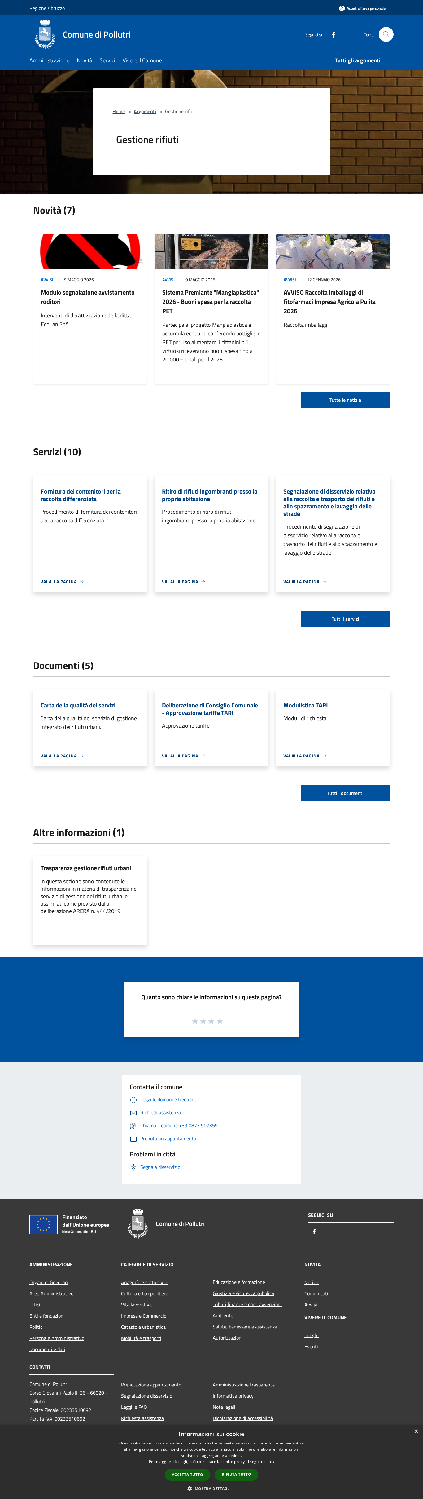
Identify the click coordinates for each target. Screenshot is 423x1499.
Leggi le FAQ (134, 1407)
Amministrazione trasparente (244, 1384)
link (271, 1461)
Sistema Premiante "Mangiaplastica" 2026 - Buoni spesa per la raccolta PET (210, 301)
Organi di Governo (48, 1282)
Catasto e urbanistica (143, 1327)
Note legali (224, 1407)
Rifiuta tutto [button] (236, 1474)
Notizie (311, 1282)
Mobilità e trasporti (141, 1338)
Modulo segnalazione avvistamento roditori (88, 296)
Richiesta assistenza (142, 1418)
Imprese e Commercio (143, 1315)
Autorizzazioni (228, 1338)
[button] (211, 1488)
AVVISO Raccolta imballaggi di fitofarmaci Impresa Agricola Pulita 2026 (330, 301)
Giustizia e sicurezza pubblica (243, 1293)
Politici (36, 1327)
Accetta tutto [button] (187, 1474)
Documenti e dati (47, 1349)
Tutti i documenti (345, 793)
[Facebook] (331, 34)
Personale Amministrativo (56, 1338)
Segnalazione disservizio (146, 1395)
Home (118, 111)
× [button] (416, 1431)
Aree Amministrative (51, 1293)
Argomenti (145, 111)
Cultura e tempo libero (144, 1293)
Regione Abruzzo (47, 8)
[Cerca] (386, 34)
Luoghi (311, 1335)
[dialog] (211, 1462)
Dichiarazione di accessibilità (243, 1418)
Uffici (34, 1304)
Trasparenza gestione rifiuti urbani (86, 868)
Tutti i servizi (345, 619)
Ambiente (223, 1315)
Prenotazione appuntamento (151, 1384)
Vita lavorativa (136, 1304)
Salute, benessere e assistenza (245, 1326)
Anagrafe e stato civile (144, 1282)
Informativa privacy (233, 1395)
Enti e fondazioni (47, 1315)
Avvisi (47, 279)
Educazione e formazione (239, 1282)
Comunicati (316, 1293)
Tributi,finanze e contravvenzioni (247, 1304)
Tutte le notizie (345, 400)
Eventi (311, 1346)
